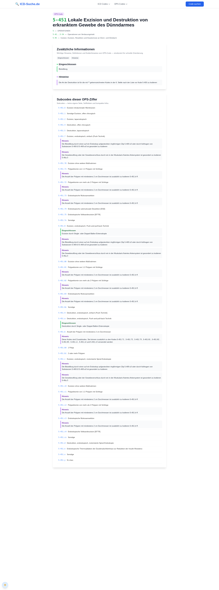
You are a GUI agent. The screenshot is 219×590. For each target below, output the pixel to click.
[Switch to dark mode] (5, 585)
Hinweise (75, 58)
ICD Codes (103, 4)
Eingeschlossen (63, 58)
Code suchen (195, 4)
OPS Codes (119, 4)
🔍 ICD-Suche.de (27, 4)
